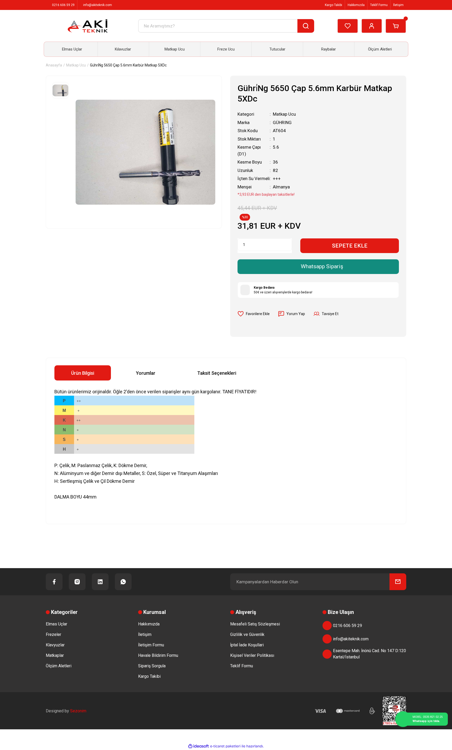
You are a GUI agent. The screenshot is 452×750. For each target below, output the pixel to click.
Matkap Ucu (284, 114)
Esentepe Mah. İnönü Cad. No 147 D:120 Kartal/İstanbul (369, 653)
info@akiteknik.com (351, 638)
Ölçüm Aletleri (58, 665)
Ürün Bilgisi (82, 373)
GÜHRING (282, 122)
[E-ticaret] (225, 746)
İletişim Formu (151, 644)
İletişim (398, 5)
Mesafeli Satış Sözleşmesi (255, 624)
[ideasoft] (198, 746)
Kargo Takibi (333, 5)
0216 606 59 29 (347, 625)
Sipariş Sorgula (152, 665)
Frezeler (53, 634)
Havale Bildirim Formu (158, 655)
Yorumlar (145, 373)
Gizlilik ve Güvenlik (247, 634)
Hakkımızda (356, 5)
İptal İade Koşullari (247, 644)
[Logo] (88, 25)
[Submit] (397, 581)
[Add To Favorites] (254, 314)
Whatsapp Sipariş (322, 266)
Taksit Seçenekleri (216, 373)
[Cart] (395, 26)
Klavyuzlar (55, 644)
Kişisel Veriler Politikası (252, 655)
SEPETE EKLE (350, 246)
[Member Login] (371, 26)
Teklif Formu (379, 5)
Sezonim (78, 710)
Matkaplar (55, 655)
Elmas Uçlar (56, 624)
